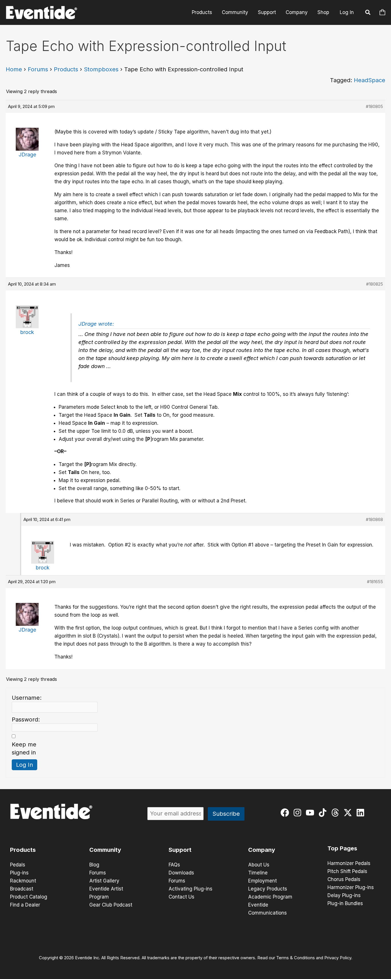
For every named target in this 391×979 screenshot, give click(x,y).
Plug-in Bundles (345, 903)
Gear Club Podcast (110, 905)
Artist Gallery (104, 881)
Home (14, 69)
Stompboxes (101, 69)
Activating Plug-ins (190, 889)
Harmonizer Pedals (348, 863)
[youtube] (311, 812)
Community (235, 12)
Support (267, 12)
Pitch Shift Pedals (347, 871)
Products (202, 12)
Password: (26, 719)
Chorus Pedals (343, 879)
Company (297, 12)
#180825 (374, 284)
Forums (38, 69)
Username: (27, 697)
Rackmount (23, 881)
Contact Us (181, 897)
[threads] (336, 812)
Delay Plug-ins (344, 895)
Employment (262, 881)
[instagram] (298, 812)
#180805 (374, 106)
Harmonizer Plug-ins (350, 887)
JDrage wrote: (96, 324)
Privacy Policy (337, 957)
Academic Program (270, 897)
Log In (347, 12)
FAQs (174, 865)
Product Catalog (28, 897)
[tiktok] (323, 812)
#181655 (375, 581)
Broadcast (21, 889)
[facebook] (286, 812)
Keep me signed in (24, 748)
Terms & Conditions (295, 957)
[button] (368, 13)
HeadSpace (369, 80)
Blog (94, 865)
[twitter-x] (349, 812)
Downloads (181, 873)
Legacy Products (267, 889)
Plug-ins (19, 873)
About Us (258, 865)
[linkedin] (361, 812)
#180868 (374, 519)
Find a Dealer (25, 905)
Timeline (258, 873)
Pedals (17, 865)
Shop (323, 12)
